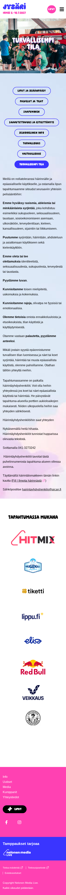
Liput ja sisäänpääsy (32, 91)
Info (5, 776)
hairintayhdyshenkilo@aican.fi (41, 489)
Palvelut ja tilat (31, 101)
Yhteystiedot (11, 797)
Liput (51, 9)
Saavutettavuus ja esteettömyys (31, 122)
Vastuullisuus (31, 154)
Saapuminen (31, 112)
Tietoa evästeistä (11, 868)
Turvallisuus (31, 143)
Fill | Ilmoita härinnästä (27, 480)
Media (7, 787)
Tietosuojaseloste (36, 868)
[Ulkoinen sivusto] (33, 544)
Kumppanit (10, 792)
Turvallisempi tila (31, 164)
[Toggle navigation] (61, 9)
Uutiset (7, 781)
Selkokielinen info (31, 133)
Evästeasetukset (13, 873)
